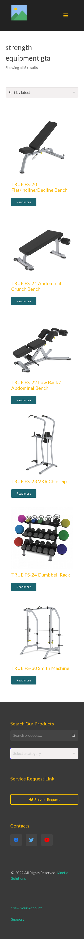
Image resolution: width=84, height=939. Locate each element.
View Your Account (26, 908)
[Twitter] (31, 840)
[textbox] (27, 753)
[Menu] (65, 15)
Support (17, 919)
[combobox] (44, 753)
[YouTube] (47, 840)
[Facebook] (16, 840)
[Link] (19, 12)
